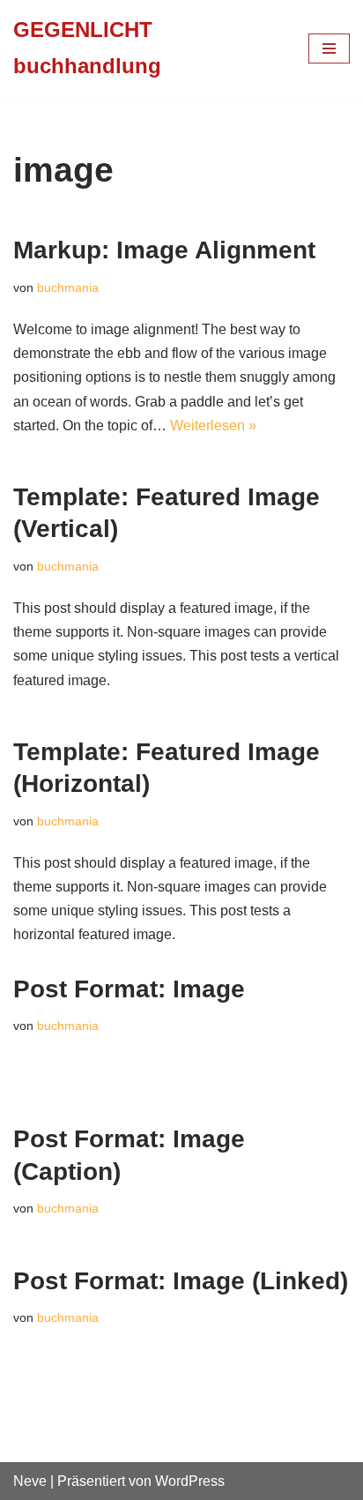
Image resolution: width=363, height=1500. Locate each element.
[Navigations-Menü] (329, 48)
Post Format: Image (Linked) (180, 1281)
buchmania (68, 287)
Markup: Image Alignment (164, 250)
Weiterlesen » (213, 425)
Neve (30, 1481)
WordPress (190, 1481)
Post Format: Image (129, 989)
